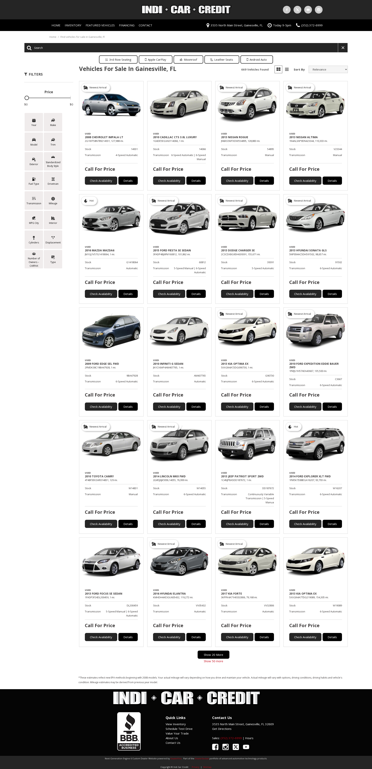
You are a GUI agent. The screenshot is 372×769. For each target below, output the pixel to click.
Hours (249, 738)
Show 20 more (213, 655)
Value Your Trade (177, 733)
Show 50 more (213, 661)
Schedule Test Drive (179, 729)
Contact (145, 25)
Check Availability (101, 181)
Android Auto (258, 59)
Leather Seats (223, 59)
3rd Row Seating (120, 59)
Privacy (195, 767)
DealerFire (176, 758)
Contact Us (173, 743)
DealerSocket (202, 758)
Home (56, 25)
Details (128, 181)
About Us (172, 738)
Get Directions (222, 729)
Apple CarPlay (157, 59)
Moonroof (190, 59)
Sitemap (207, 767)
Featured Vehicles (100, 25)
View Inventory (176, 724)
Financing (126, 25)
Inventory (73, 25)
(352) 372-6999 (231, 738)
